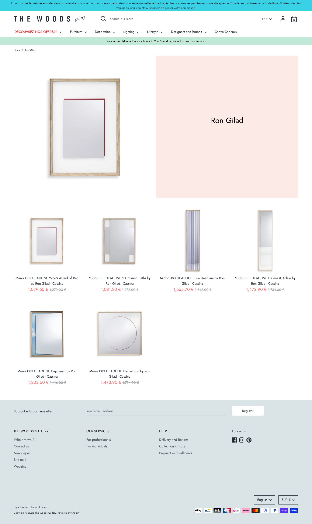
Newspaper (22, 453)
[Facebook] (235, 440)
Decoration (103, 31)
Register (247, 410)
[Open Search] (103, 18)
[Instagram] (242, 440)
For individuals (96, 446)
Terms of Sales (38, 507)
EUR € (263, 19)
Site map (20, 459)
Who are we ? (24, 439)
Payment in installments (175, 453)
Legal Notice (21, 507)
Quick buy (47, 266)
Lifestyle (153, 31)
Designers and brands (187, 31)
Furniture (76, 31)
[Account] (283, 17)
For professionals (98, 439)
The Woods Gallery (45, 513)
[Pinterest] (249, 440)
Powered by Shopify (68, 513)
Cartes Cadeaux (226, 31)
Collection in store (172, 446)
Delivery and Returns (173, 439)
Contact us (21, 446)
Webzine (20, 466)
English (262, 499)
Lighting (129, 31)
